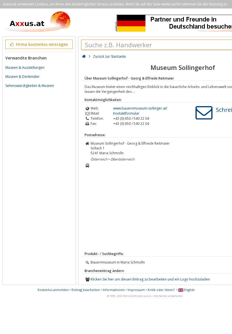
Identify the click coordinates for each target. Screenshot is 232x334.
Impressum (136, 290)
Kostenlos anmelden (53, 290)
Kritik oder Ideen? (161, 290)
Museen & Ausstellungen (24, 67)
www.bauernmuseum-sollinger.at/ (140, 108)
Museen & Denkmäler (22, 76)
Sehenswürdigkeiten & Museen (29, 85)
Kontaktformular (126, 113)
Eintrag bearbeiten (86, 290)
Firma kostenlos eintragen (41, 44)
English (189, 290)
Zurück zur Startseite (109, 56)
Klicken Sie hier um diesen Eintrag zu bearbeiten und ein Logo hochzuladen (150, 279)
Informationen (114, 290)
